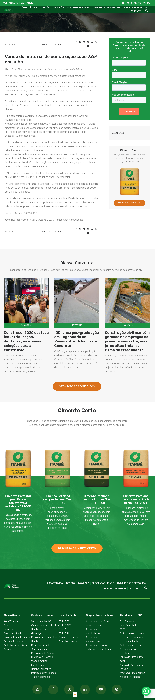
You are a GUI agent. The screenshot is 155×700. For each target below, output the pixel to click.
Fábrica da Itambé (129, 641)
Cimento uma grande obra (45, 625)
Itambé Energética (41, 669)
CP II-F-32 (64, 621)
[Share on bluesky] (88, 46)
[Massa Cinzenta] (8, 10)
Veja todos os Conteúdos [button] (77, 386)
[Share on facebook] (76, 42)
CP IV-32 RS (65, 625)
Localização (37, 665)
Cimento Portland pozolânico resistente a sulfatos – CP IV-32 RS (18, 503)
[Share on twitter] (80, 42)
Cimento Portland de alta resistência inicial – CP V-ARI (135, 499)
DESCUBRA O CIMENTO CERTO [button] (129, 203)
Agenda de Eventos (135, 7)
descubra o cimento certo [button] (77, 548)
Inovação (58, 7)
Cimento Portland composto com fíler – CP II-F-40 (96, 499)
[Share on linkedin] (92, 42)
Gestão (45, 7)
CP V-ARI (63, 629)
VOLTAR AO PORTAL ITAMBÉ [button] (18, 3)
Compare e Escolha (69, 637)
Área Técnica (30, 7)
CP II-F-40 (64, 633)
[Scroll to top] (75, 694)
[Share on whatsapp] (95, 42)
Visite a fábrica (39, 661)
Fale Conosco (127, 621)
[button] (145, 10)
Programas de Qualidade (44, 653)
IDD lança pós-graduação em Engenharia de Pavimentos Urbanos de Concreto (76, 339)
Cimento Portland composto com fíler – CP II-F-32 (57, 499)
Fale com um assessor (131, 637)
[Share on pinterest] (88, 42)
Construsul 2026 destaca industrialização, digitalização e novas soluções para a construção (26, 341)
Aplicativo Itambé (68, 641)
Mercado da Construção (51, 44)
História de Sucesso (42, 657)
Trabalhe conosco (41, 676)
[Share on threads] (84, 42)
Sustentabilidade (78, 7)
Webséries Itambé (41, 621)
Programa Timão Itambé (132, 672)
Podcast (135, 11)
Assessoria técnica (130, 676)
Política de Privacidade (43, 672)
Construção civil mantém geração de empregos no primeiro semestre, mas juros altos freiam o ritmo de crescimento (127, 341)
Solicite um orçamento (132, 633)
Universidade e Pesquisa (106, 7)
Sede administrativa (130, 645)
